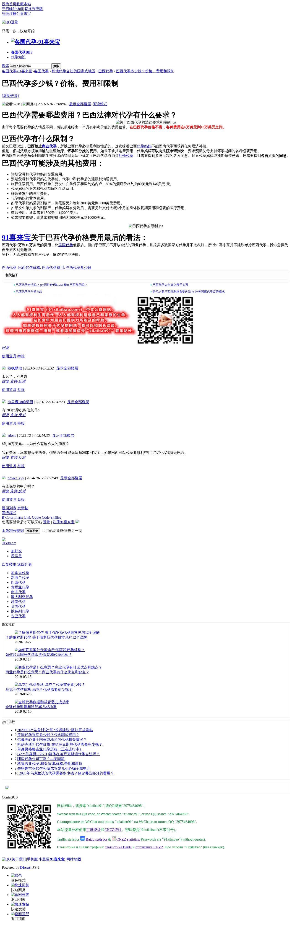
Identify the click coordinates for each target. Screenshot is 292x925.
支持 (14, 381)
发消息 (16, 556)
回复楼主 (9, 564)
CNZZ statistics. (128, 839)
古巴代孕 (18, 616)
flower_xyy (16, 478)
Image (18, 517)
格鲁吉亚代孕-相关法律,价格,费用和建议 (49, 764)
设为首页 (9, 4)
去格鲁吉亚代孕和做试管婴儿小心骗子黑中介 (53, 768)
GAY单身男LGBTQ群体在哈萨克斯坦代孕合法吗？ (58, 754)
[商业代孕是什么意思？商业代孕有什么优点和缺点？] (58, 667)
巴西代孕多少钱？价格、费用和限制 (145, 71)
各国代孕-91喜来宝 (17, 71)
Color (9, 517)
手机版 (32, 859)
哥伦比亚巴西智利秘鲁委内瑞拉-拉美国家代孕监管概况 (189, 291)
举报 (21, 356)
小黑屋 (44, 859)
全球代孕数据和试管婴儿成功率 (31, 707)
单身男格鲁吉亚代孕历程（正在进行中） (50, 749)
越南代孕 (18, 602)
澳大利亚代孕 (22, 597)
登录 (5, 14)
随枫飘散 (15, 368)
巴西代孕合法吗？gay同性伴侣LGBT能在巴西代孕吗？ (51, 284)
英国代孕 (18, 606)
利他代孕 (126, 156)
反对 (22, 381)
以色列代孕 (20, 611)
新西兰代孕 (20, 578)
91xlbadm (9, 543)
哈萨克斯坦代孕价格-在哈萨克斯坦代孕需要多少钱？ (59, 744)
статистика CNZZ (149, 847)
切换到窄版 (34, 9)
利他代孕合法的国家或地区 (73, 71)
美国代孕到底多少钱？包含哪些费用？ (48, 735)
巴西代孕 (105, 71)
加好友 (16, 551)
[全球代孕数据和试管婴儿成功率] (42, 702)
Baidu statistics (96, 839)
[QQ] (6, 859)
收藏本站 (23, 4)
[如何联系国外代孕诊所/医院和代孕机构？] (50, 650)
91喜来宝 (16, 237)
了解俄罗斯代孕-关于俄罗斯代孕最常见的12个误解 (46, 637)
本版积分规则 (13, 531)
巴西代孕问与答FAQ (29, 291)
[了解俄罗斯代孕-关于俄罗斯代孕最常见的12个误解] (57, 632)
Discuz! (25, 867)
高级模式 (9, 513)
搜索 (5, 66)
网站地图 (73, 859)
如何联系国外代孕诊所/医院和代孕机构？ (38, 655)
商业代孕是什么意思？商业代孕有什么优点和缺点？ (47, 672)
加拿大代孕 (20, 573)
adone (12, 435)
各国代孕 (22, 52)
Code (46, 517)
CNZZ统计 (113, 830)
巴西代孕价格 (29, 268)
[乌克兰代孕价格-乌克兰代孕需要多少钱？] (50, 685)
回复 (5, 348)
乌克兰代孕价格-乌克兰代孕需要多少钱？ (38, 689)
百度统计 (93, 830)
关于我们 (19, 859)
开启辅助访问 (13, 9)
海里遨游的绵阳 (20, 402)
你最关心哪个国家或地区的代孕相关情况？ (52, 740)
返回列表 (9, 508)
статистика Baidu (118, 847)
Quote (36, 517)
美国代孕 (65, 245)
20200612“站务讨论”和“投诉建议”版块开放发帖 (55, 730)
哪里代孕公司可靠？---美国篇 (41, 759)
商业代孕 (49, 146)
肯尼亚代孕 (20, 587)
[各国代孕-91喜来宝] (35, 42)
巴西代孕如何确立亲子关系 (170, 284)
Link (27, 517)
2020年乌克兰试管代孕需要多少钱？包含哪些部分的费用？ (66, 773)
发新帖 (22, 508)
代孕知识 (18, 57)
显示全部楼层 (80, 104)
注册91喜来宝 (20, 14)
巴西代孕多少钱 (78, 268)
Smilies (55, 517)
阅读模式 (100, 104)
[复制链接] (10, 96)
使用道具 (9, 356)
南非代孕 (18, 592)
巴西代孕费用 (53, 268)
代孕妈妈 (144, 146)
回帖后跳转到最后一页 (64, 531)
